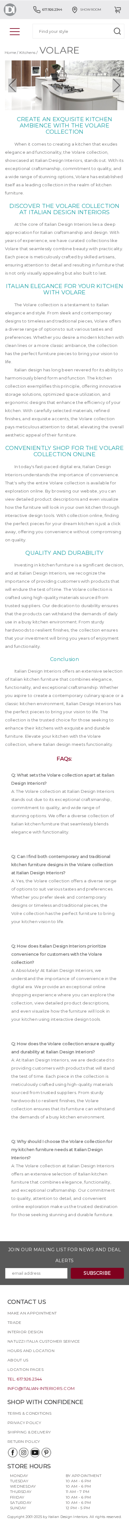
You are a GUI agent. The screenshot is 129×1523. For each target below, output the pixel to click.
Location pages (26, 1369)
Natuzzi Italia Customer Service (44, 1341)
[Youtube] (34, 1452)
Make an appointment (32, 1313)
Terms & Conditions (29, 1413)
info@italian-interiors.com (41, 1388)
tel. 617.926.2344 (25, 1378)
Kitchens (27, 52)
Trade (14, 1322)
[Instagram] (23, 1452)
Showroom (90, 10)
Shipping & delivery (29, 1432)
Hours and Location (31, 1350)
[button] (12, 85)
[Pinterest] (46, 1452)
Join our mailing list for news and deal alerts (64, 1255)
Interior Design (25, 1331)
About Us (18, 1360)
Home (10, 52)
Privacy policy (24, 1422)
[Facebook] (12, 1452)
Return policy (24, 1441)
